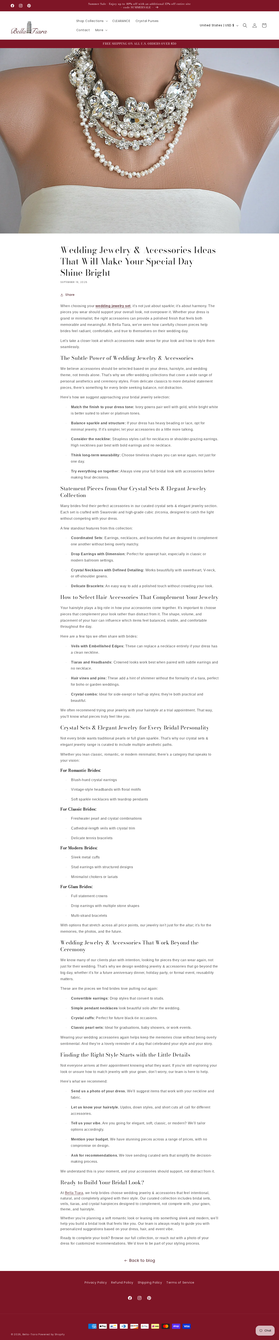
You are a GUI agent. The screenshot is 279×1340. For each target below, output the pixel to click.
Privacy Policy (96, 1282)
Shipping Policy (150, 1282)
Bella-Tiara (30, 1334)
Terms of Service (180, 1282)
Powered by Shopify (51, 1334)
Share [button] (70, 295)
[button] (92, 20)
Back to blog (142, 1260)
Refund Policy (122, 1282)
